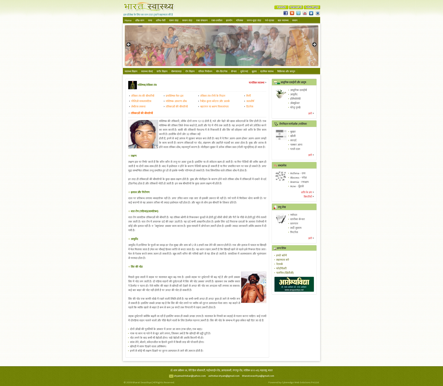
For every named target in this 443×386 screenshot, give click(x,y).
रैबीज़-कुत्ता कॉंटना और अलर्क (215, 101)
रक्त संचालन (202, 20)
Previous (129, 44)
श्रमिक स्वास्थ (267, 71)
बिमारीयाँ (308, 197)
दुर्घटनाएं (244, 71)
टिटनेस (249, 106)
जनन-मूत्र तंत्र (254, 20)
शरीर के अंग (306, 192)
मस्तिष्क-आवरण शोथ (176, 101)
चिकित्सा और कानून (286, 71)
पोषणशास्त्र (176, 71)
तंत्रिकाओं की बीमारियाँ (177, 106)
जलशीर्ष (250, 101)
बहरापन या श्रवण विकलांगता (214, 106)
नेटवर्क (279, 264)
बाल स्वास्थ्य (283, 20)
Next (314, 44)
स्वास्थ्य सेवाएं (147, 71)
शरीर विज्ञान (162, 71)
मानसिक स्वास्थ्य (256, 83)
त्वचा (150, 20)
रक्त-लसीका (216, 20)
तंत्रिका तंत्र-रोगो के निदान (212, 96)
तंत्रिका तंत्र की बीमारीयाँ (142, 96)
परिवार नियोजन (205, 71)
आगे (310, 113)
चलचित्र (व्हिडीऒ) (285, 273)
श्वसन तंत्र (187, 20)
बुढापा (254, 71)
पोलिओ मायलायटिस (141, 101)
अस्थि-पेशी (160, 20)
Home (128, 20)
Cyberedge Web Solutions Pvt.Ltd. (300, 382)
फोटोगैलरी (281, 268)
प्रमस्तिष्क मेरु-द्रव (174, 96)
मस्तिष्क (239, 20)
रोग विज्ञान (190, 71)
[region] (221, 45)
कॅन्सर (234, 71)
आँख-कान (139, 20)
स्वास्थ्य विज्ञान (131, 71)
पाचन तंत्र (174, 20)
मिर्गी (248, 96)
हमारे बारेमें (281, 255)
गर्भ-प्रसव (269, 20)
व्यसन (294, 20)
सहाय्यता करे (282, 260)
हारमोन (229, 20)
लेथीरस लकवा (138, 106)
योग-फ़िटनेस (221, 71)
